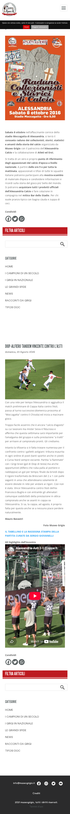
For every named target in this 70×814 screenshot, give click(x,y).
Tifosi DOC (12, 307)
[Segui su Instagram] (46, 783)
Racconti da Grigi (18, 300)
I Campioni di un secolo (22, 273)
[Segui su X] (53, 783)
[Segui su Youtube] (61, 783)
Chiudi (26, 27)
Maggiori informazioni (40, 27)
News (9, 293)
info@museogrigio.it (24, 783)
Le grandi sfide (15, 287)
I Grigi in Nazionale (19, 280)
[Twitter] (15, 219)
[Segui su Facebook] (39, 783)
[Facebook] (8, 219)
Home (9, 266)
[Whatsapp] (22, 219)
